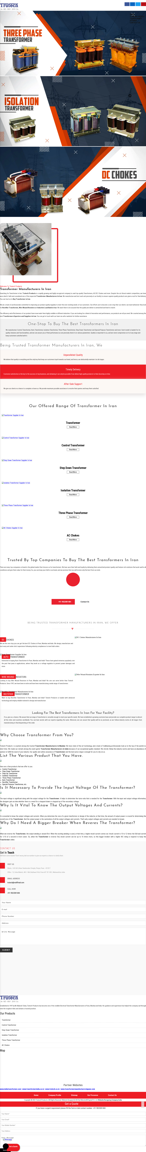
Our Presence (92, 1095)
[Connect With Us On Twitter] (138, 4)
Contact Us (135, 23)
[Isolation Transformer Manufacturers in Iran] (73, 483)
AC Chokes (73, 535)
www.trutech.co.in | (53, 1089)
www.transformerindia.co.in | (33, 1089)
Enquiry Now (99, 3)
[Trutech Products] (9, 10)
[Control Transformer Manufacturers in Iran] (73, 438)
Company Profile (137, 16)
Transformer (136, 18)
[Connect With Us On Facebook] (127, 4)
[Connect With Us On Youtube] (143, 4)
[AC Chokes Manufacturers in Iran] (73, 528)
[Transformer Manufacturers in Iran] (73, 415)
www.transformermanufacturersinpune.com (78, 1089)
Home (132, 14)
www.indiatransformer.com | (11, 1089)
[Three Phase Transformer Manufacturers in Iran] (73, 505)
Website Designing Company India (110, 1100)
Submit (6, 950)
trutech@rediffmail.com (15, 882)
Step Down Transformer (73, 468)
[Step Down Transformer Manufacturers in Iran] (73, 460)
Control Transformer (73, 445)
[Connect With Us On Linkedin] (132, 4)
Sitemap (133, 21)
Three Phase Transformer (73, 513)
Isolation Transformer (73, 490)
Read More (73, 427)
